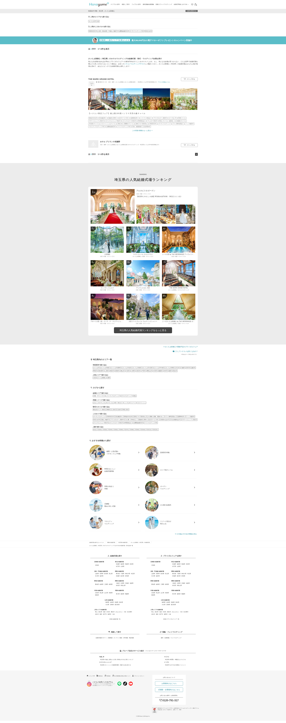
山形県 (122, 566)
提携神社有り (181, 416)
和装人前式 (126, 409)
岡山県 (101, 592)
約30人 (106, 429)
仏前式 (119, 409)
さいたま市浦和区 (116, 367)
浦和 (108, 377)
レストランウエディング (112, 396)
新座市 (117, 370)
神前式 (108, 409)
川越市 (183, 367)
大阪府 (118, 583)
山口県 (106, 592)
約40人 (111, 429)
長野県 (101, 573)
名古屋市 (129, 611)
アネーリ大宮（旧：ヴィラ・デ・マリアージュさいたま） (109, 321)
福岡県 (107, 602)
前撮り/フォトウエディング (164, 4)
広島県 (97, 592)
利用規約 (108, 676)
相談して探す (126, 4)
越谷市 (193, 367)
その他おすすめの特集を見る (186, 534)
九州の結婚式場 (109, 600)
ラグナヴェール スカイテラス (143, 254)
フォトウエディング (175, 637)
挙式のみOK (148, 31)
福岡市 (109, 614)
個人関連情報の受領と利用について (122, 676)
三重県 (106, 584)
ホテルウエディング (126, 396)
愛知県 (97, 584)
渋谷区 (108, 611)
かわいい (95, 402)
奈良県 (118, 585)
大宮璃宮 (107, 254)
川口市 (178, 367)
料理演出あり (128, 422)
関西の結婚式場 (119, 580)
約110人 (150, 429)
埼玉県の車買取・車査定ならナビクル (175, 659)
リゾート (133, 402)
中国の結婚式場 (98, 590)
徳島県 (122, 594)
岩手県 (118, 566)
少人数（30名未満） (102, 31)
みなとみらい (119, 611)
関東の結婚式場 (111, 542)
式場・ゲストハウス (98, 396)
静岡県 (111, 584)
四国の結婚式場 (119, 590)
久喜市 (128, 370)
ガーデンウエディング (99, 416)
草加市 (95, 370)
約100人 (144, 429)
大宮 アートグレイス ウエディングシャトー (143, 321)
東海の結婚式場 (98, 580)
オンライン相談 (118, 637)
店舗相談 (110, 637)
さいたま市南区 (105, 367)
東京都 (118, 573)
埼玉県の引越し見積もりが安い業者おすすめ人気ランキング (116, 659)
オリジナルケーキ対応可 (116, 422)
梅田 (101, 614)
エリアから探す (115, 4)
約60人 (122, 429)
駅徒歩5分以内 (128, 416)
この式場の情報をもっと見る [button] (141, 130)
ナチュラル (103, 402)
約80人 (133, 429)
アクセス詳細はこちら (164, 82)
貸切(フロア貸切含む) (140, 416)
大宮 (98, 21)
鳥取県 (97, 595)
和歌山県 (123, 585)
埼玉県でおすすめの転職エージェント (175, 665)
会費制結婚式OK (123, 31)
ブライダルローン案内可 (117, 419)
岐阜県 (101, 584)
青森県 (127, 564)
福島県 (122, 564)
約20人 (100, 429)
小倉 (113, 614)
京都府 (127, 583)
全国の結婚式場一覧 (114, 619)
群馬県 (127, 576)
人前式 (114, 409)
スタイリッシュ (141, 402)
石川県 (97, 576)
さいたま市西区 (170, 367)
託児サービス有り (154, 419)
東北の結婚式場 (119, 561)
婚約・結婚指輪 (165, 637)
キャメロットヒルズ (107, 288)
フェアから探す (136, 4)
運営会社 (101, 676)
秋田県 (131, 564)
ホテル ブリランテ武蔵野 (110, 142)
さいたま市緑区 (137, 367)
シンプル (126, 402)
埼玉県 (133, 573)
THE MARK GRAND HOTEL (101, 79)
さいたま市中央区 (159, 367)
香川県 (118, 594)
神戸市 (105, 614)
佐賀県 (112, 602)
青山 (96, 611)
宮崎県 (112, 604)
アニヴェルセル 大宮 (143, 288)
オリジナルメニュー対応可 (100, 422)
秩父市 (175, 370)
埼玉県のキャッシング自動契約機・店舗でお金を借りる (115, 665)
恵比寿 (100, 611)
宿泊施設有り (119, 416)
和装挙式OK (92, 31)
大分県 (107, 604)
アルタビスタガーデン (145, 191)
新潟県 (106, 573)
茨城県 (118, 576)
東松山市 (149, 370)
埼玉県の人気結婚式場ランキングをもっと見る (143, 330)
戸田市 (143, 370)
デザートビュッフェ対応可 (189, 419)
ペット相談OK (191, 416)
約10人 (95, 429)
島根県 (111, 592)
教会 (135, 396)
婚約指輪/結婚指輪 (148, 4)
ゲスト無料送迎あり (170, 416)
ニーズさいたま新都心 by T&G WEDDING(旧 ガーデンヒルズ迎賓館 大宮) (186, 321)
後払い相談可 (113, 31)
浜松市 (97, 614)
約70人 (127, 429)
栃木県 (122, 576)
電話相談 (131, 637)
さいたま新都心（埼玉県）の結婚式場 (140, 542)
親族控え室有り (143, 419)
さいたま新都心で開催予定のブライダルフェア (181, 347)
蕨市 (170, 370)
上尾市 (107, 370)
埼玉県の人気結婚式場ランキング (143, 180)
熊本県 (121, 602)
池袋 (104, 611)
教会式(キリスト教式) (99, 409)
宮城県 (118, 564)
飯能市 (160, 370)
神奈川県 (127, 573)
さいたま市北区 (127, 367)
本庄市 (166, 370)
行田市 (155, 370)
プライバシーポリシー (139, 676)
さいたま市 (92, 21)
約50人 (117, 429)
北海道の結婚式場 (99, 561)
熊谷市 (112, 370)
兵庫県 (122, 583)
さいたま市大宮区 (148, 367)
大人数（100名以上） (131, 419)
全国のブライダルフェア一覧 (171, 619)
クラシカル (110, 402)
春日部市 (101, 370)
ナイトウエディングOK (150, 422)
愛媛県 (127, 594)
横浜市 (113, 611)
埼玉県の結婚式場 (122, 542)
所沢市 (188, 367)
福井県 (101, 576)
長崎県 (116, 602)
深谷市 (138, 370)
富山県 (111, 573)
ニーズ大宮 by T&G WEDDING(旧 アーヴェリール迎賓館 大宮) (182, 254)
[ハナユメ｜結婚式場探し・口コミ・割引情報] (99, 4)
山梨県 (97, 573)
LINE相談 (125, 637)
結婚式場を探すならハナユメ (96, 542)
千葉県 (122, 573)
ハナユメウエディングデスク (134, 64)
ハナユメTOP (92, 676)
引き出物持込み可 (176, 419)
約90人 (138, 429)
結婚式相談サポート (101, 637)
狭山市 (122, 370)
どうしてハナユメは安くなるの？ (186, 351)
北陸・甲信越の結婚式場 (101, 571)
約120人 (156, 429)
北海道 (97, 565)
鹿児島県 (117, 604)
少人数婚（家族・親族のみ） (155, 416)
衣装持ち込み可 (165, 419)
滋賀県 (131, 583)
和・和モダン (119, 402)
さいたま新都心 (101, 377)
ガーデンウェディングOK (136, 31)
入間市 (133, 370)
